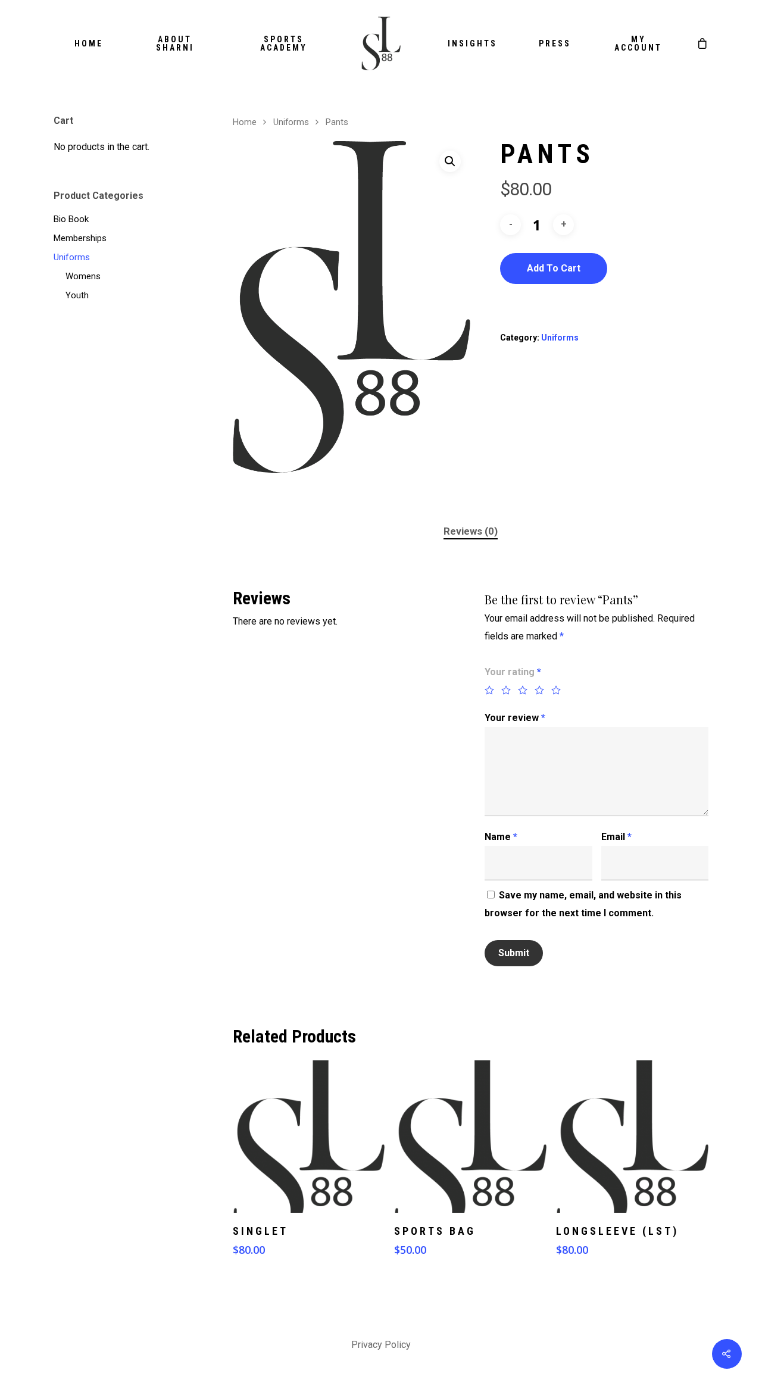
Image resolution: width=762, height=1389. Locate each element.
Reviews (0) (471, 531)
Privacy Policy (381, 1344)
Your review (515, 717)
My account (638, 43)
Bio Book (71, 219)
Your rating (513, 672)
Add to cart (553, 268)
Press (555, 43)
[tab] (471, 531)
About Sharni (175, 43)
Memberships (80, 238)
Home (88, 43)
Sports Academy (283, 43)
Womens (83, 276)
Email (616, 836)
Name (501, 836)
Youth (77, 295)
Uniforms (72, 257)
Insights (472, 43)
